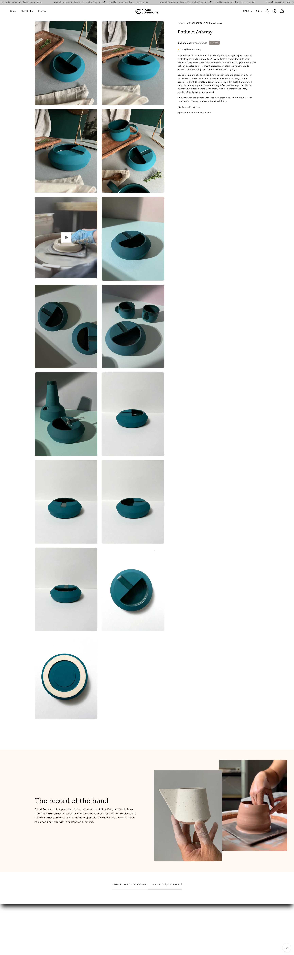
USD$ (246, 11)
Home (180, 23)
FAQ (83, 915)
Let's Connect (42, 925)
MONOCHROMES (195, 23)
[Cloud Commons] (147, 11)
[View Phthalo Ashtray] (66, 237)
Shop (37, 915)
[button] (13, 11)
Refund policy (88, 925)
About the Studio (44, 920)
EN (257, 11)
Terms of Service (90, 920)
